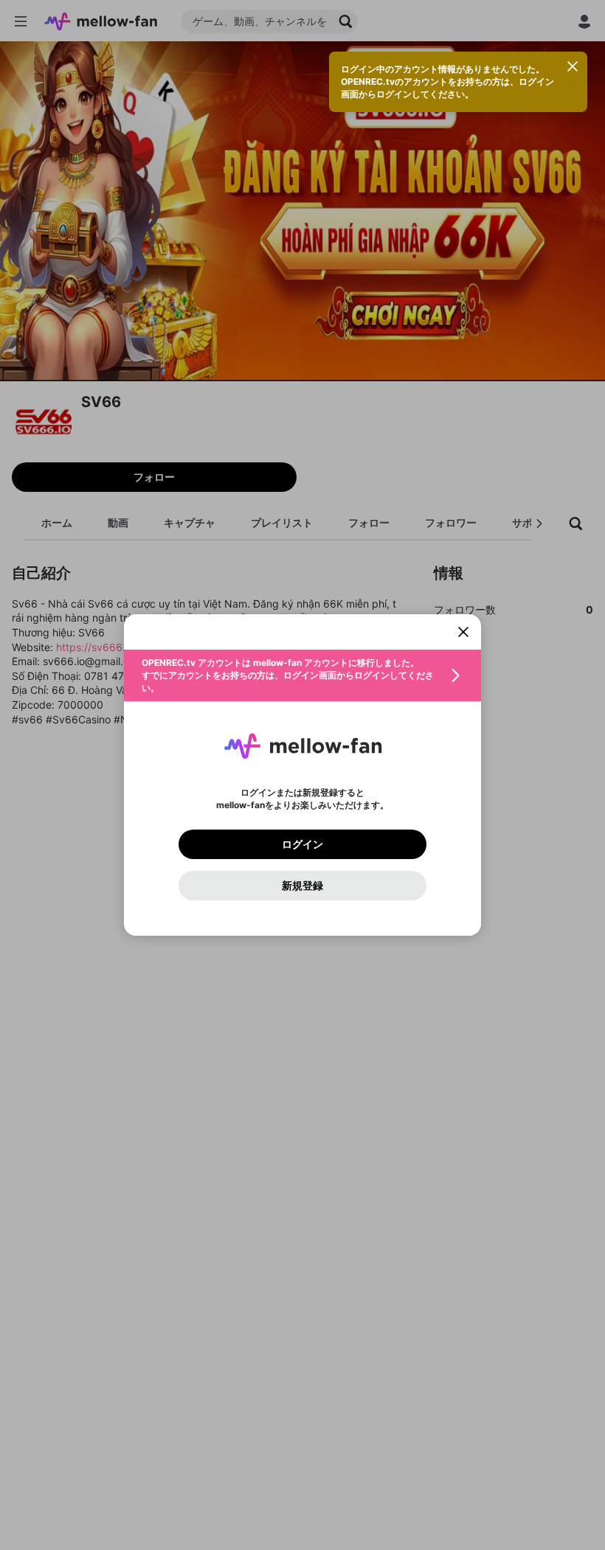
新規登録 (302, 886)
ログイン (302, 844)
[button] (302, 675)
